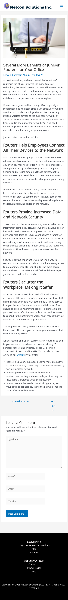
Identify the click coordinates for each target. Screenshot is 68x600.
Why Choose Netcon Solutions (34, 545)
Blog (34, 548)
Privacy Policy (34, 567)
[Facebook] (29, 593)
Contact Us (34, 564)
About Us (34, 552)
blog (26, 74)
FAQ (34, 571)
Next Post (52, 402)
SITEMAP (34, 588)
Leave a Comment (12, 74)
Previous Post (20, 401)
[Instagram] (38, 593)
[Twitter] (34, 593)
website (21, 354)
